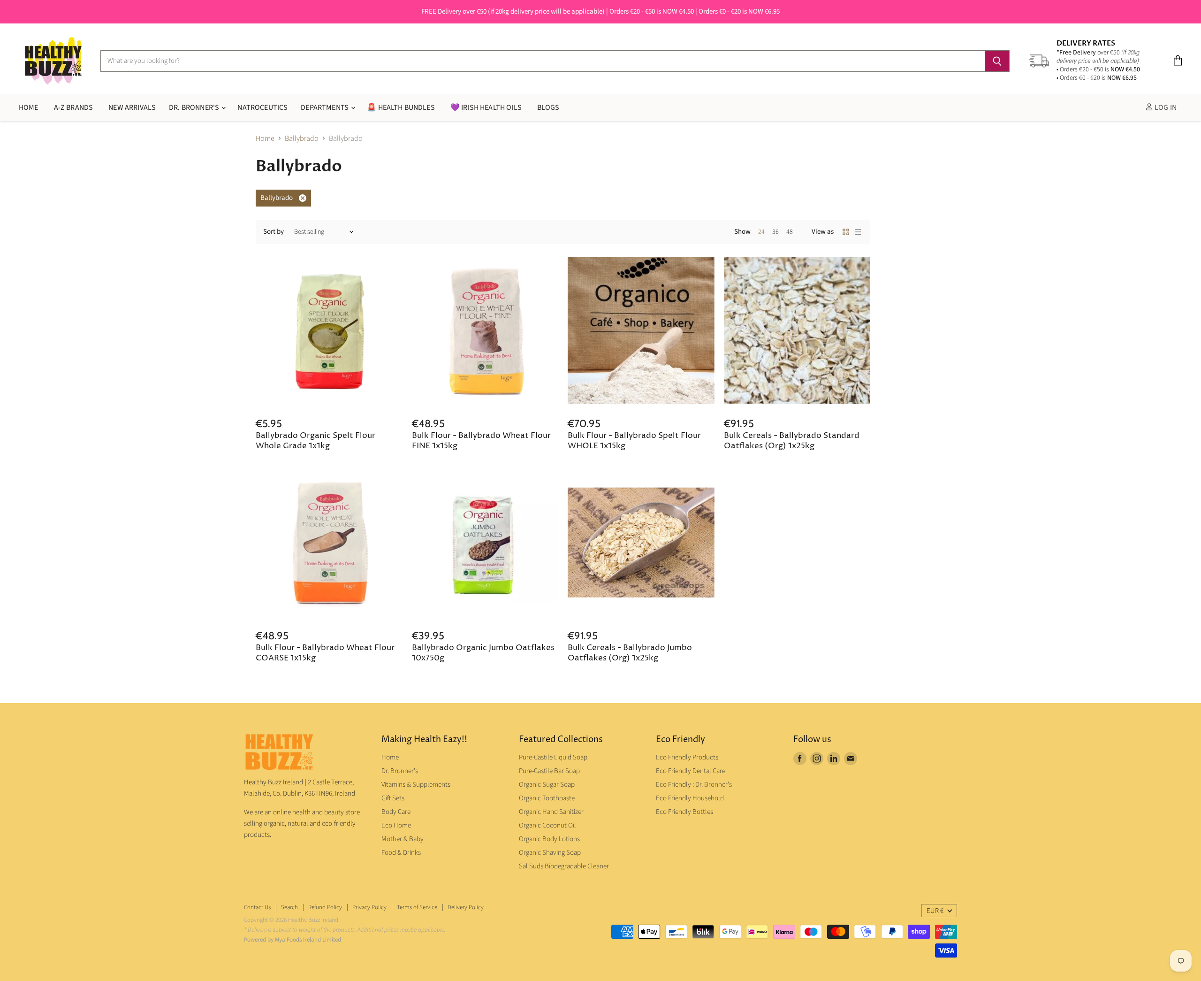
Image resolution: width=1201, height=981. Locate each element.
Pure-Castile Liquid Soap (553, 757)
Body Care (395, 812)
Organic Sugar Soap (547, 784)
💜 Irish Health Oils (486, 107)
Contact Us (257, 907)
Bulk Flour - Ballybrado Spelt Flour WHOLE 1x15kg (634, 441)
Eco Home (396, 825)
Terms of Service (417, 907)
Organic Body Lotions (549, 839)
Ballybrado (302, 138)
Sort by (273, 232)
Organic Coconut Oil (547, 825)
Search (289, 907)
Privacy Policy (369, 907)
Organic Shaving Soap (550, 853)
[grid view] (846, 232)
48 (789, 232)
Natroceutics (262, 107)
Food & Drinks (401, 853)
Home (265, 138)
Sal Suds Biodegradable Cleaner (564, 866)
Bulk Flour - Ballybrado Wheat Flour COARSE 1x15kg (325, 653)
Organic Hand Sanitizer (551, 812)
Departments (325, 107)
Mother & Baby (402, 839)
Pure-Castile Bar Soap (549, 771)
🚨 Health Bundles (401, 107)
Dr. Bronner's (194, 107)
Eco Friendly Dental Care (690, 771)
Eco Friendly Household (690, 798)
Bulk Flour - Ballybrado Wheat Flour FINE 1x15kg (481, 441)
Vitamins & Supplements (415, 784)
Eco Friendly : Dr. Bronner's (694, 784)
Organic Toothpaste (547, 798)
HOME (28, 107)
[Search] (997, 61)
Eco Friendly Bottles (684, 812)
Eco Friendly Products (687, 757)
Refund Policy (325, 907)
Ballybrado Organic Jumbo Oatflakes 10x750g (483, 653)
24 (761, 232)
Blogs (548, 107)
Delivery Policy (466, 907)
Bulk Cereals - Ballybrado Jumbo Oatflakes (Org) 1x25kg (630, 653)
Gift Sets (392, 798)
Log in (1165, 107)
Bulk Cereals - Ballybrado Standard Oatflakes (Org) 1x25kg (791, 441)
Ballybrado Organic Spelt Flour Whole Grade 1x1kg (315, 441)
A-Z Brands (73, 107)
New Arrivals (132, 107)
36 (775, 232)
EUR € (935, 911)
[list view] (858, 232)
